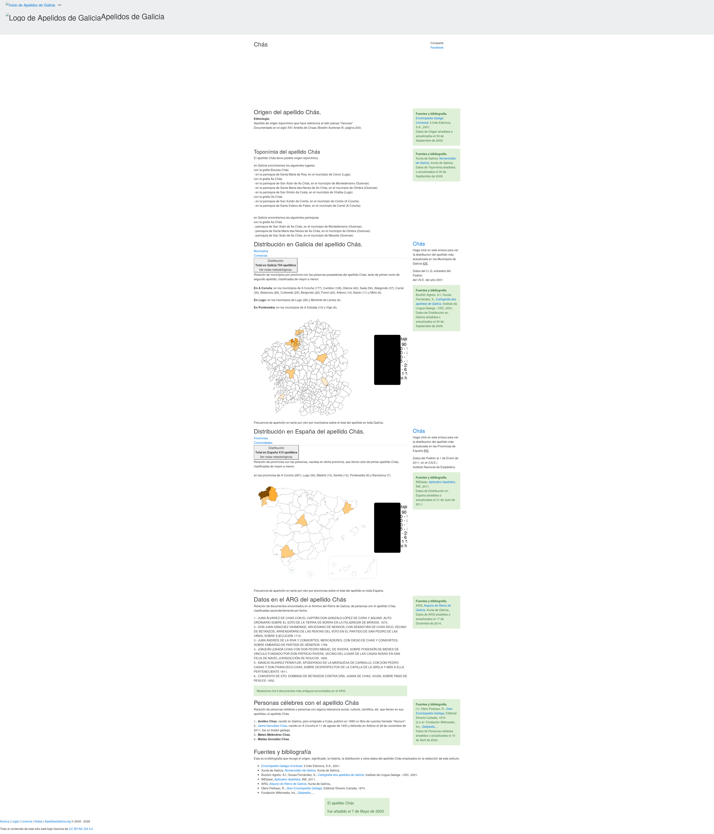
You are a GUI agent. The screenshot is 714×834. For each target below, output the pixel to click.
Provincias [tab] (261, 438)
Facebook (436, 47)
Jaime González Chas (272, 725)
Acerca (4, 821)
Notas (38, 821)
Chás (420, 243)
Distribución (275, 265)
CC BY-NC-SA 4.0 (81, 829)
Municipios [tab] (261, 251)
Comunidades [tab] (263, 442)
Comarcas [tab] (260, 255)
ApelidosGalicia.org (58, 821)
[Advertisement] (357, 81)
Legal (15, 821)
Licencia (26, 821)
